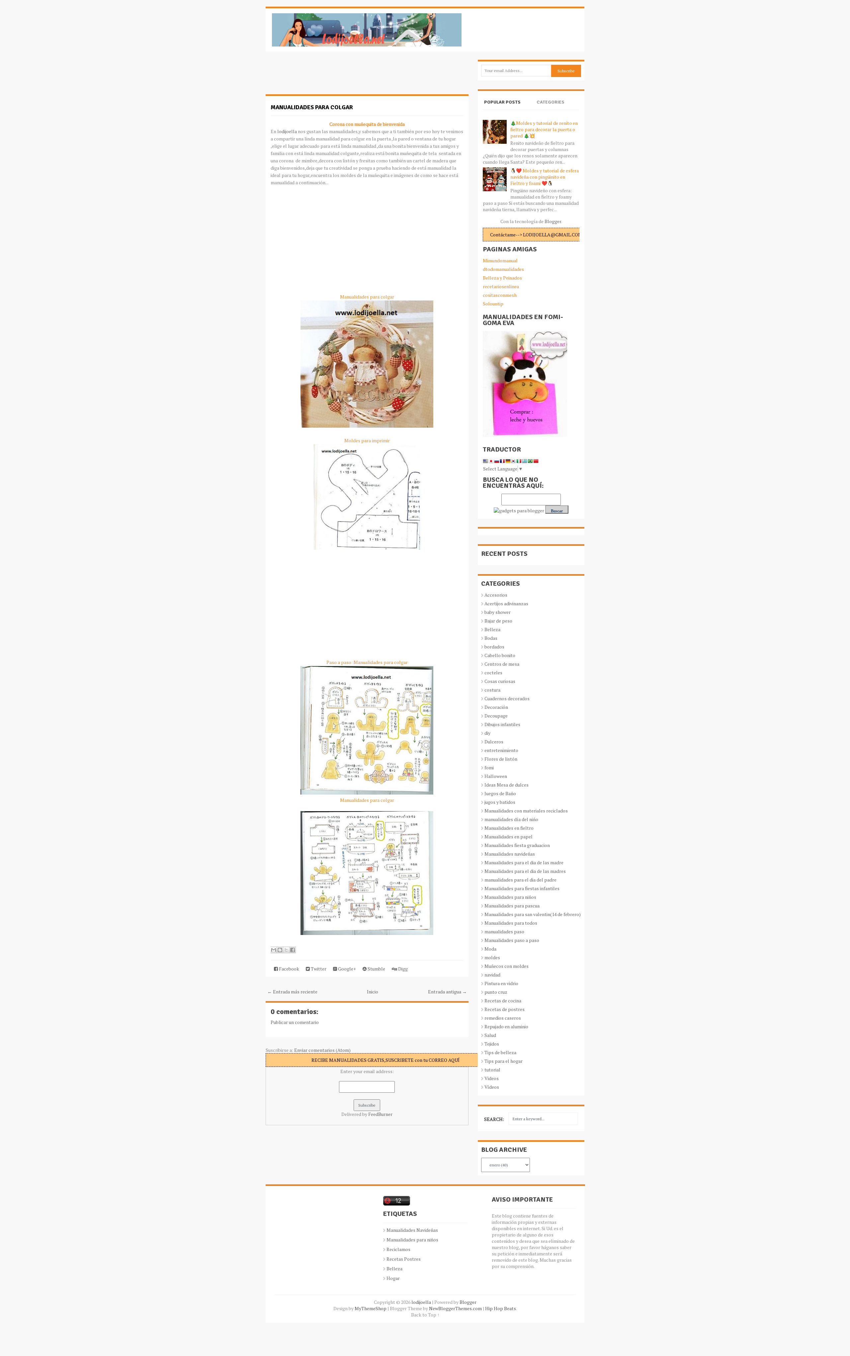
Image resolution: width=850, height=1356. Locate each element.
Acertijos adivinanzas (506, 603)
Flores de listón (500, 759)
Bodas (490, 638)
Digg (402, 969)
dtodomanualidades (503, 269)
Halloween (495, 776)
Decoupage (496, 716)
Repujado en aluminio (506, 1026)
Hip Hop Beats (500, 1308)
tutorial (492, 1069)
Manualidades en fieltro (509, 828)
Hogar (393, 1278)
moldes (492, 957)
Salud (490, 1035)
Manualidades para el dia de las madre (523, 862)
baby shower (497, 612)
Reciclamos (398, 1249)
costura (492, 690)
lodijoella (286, 131)
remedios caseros (502, 1018)
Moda (490, 949)
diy (487, 733)
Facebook (288, 969)
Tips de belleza (500, 1052)
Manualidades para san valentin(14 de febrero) (532, 914)
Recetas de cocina (502, 1000)
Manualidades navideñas (509, 854)
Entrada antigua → (447, 991)
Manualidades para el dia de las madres (525, 871)
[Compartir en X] (286, 950)
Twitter (318, 969)
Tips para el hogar (503, 1061)
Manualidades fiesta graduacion (517, 845)
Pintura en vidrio (501, 983)
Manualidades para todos (510, 923)
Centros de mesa (501, 664)
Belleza (492, 629)
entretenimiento (501, 750)
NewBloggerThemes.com (455, 1308)
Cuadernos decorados (507, 698)
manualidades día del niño (511, 819)
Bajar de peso (498, 621)
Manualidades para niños (510, 897)
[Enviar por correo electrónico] (273, 950)
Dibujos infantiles (502, 724)
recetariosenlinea (501, 286)
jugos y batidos (499, 802)
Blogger (553, 221)
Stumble (376, 969)
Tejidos (491, 1044)
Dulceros (493, 741)
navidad (492, 975)
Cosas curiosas (499, 681)
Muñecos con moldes (506, 966)
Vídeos (491, 1087)
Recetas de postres (504, 1009)
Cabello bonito (499, 655)
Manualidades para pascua (512, 905)
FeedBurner (380, 1114)
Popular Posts (502, 102)
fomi (489, 767)
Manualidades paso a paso (511, 940)
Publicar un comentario (295, 1022)
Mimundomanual (500, 260)
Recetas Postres (403, 1259)
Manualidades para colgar (312, 107)
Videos (491, 1078)
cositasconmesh (500, 295)
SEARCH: (494, 1119)
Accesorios (495, 595)
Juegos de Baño (500, 793)
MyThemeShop (370, 1308)
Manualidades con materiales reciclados (526, 810)
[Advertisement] (319, 76)
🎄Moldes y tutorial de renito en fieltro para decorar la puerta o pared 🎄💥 (544, 129)
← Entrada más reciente (292, 991)
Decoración (496, 707)
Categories (550, 102)
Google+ (346, 969)
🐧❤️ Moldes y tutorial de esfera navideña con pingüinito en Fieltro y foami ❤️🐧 (544, 176)
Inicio (372, 991)
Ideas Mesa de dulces (506, 785)
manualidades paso (504, 931)
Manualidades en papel (508, 836)
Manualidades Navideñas (412, 1230)
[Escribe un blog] (280, 950)
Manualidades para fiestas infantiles (521, 888)
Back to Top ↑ (425, 1315)
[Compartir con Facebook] (292, 950)
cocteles (493, 672)
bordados (494, 646)
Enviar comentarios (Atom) (322, 1050)
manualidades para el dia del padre (520, 880)
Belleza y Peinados (502, 278)
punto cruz (495, 992)
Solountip (493, 303)
